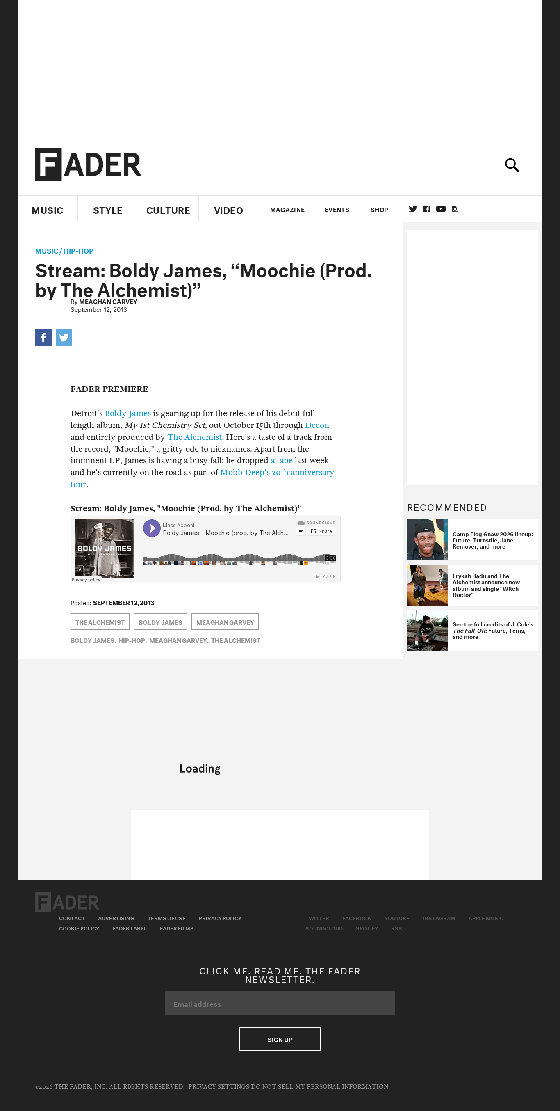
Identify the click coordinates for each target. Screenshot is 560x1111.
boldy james (160, 621)
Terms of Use (167, 917)
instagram (455, 209)
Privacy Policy (220, 917)
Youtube (397, 917)
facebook (426, 209)
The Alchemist (194, 437)
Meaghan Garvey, (179, 639)
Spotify (367, 928)
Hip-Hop (78, 249)
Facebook (356, 917)
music (46, 249)
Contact (72, 917)
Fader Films (177, 928)
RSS (396, 928)
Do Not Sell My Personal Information (319, 1087)
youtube (441, 209)
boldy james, (93, 639)
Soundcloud (324, 928)
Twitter (413, 209)
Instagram (439, 917)
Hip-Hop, (132, 639)
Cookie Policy (79, 928)
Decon (317, 425)
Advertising (116, 917)
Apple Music (486, 917)
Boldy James (128, 413)
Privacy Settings (218, 1087)
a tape (282, 460)
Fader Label (129, 928)
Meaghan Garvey (108, 301)
